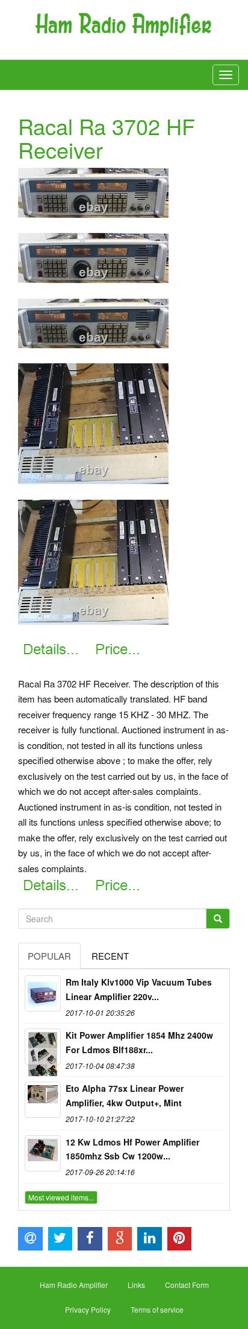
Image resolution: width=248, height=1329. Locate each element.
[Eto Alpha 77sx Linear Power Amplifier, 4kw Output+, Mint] (43, 1100)
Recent (110, 955)
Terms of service (157, 1309)
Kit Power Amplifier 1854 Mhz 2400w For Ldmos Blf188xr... (139, 1042)
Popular (49, 955)
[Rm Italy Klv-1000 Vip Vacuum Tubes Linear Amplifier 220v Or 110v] (43, 993)
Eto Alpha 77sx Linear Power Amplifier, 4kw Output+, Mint (125, 1095)
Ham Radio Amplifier (74, 1285)
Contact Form (187, 1285)
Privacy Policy (88, 1309)
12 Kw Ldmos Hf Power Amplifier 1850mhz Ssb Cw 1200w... (132, 1149)
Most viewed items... (61, 1197)
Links (136, 1285)
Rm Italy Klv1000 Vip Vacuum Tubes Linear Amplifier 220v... (139, 989)
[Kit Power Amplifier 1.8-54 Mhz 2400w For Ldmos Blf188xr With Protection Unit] (43, 1046)
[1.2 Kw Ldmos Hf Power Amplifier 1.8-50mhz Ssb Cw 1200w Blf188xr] (43, 1153)
